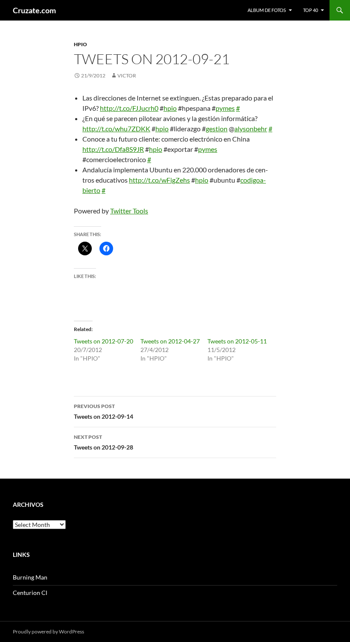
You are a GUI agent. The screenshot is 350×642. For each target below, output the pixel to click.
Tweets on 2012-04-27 (170, 341)
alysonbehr (250, 128)
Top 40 (310, 10)
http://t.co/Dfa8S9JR (113, 149)
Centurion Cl (30, 592)
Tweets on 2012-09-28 (103, 442)
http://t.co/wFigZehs (159, 180)
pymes (225, 108)
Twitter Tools (129, 211)
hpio (170, 108)
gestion (217, 128)
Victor (126, 75)
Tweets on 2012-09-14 (103, 411)
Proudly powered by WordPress (48, 631)
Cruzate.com (34, 10)
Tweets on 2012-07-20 (103, 341)
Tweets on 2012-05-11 (237, 341)
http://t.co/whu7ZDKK (116, 128)
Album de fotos (267, 10)
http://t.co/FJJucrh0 (129, 108)
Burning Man (30, 577)
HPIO (80, 44)
